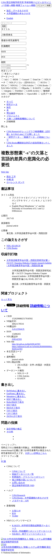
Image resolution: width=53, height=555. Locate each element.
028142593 (17, 339)
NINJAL (14, 85)
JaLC (7, 79)
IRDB (15, 79)
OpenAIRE (32, 94)
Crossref (25, 79)
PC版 (3, 461)
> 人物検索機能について (23, 119)
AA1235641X (18, 329)
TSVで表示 (12, 410)
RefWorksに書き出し (16, 391)
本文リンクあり (12, 74)
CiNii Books (43, 85)
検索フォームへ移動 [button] (25, 5)
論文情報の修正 (14, 429)
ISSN (3, 51)
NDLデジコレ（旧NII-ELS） (23, 82)
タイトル (5, 29)
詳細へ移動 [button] (9, 5)
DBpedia (25, 88)
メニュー (40, 5)
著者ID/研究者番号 (10, 40)
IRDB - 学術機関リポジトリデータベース (32, 531)
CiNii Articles (27, 85)
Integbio (8, 91)
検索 (48, 5)
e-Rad (47, 88)
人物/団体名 (7, 35)
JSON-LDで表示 (14, 416)
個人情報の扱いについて (24, 480)
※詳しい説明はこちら (36, 453)
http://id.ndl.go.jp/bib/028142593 (26, 344)
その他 (10, 431)
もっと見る (6, 299)
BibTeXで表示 (13, 408)
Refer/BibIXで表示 (15, 402)
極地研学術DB (16, 94)
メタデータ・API (20, 501)
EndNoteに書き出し (16, 393)
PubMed (19, 91)
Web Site (5, 172)
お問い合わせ (18, 482)
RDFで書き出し (14, 399)
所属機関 (5, 46)
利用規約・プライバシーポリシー (28, 477)
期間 (3, 62)
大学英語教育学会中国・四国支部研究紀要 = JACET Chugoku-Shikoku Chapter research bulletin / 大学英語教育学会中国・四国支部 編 (29, 263)
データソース (7, 76)
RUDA (43, 82)
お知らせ (16, 511)
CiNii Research (18, 495)
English (10, 18)
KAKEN (36, 88)
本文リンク (6, 71)
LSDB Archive (33, 91)
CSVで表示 (12, 413)
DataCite (36, 79)
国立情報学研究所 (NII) (23, 485)
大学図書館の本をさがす (18, 13)
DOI (3, 57)
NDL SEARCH (13, 246)
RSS (14, 513)
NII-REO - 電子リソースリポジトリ (29, 534)
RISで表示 (11, 405)
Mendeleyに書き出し (16, 396)
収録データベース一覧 (23, 474)
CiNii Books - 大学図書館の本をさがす (30, 498)
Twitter (15, 516)
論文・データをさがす (17, 10)
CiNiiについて (18, 471)
